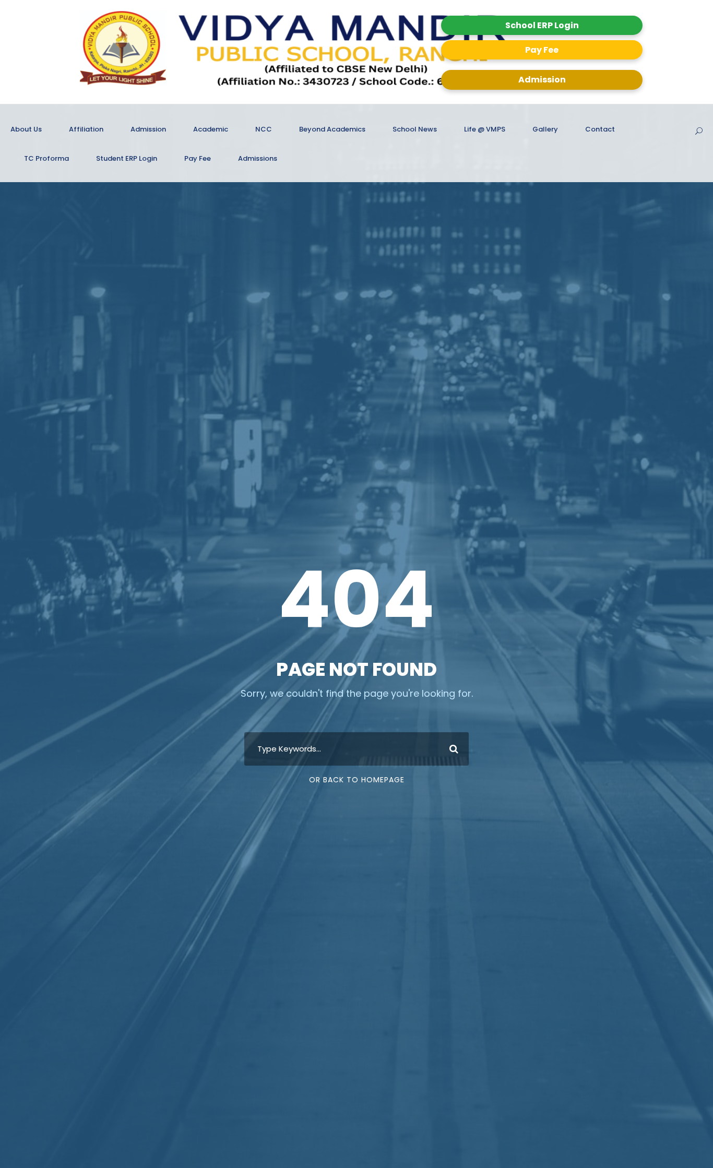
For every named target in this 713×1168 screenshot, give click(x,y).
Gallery (545, 129)
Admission (542, 80)
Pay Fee (541, 50)
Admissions (257, 158)
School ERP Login (542, 25)
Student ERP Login (126, 158)
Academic (210, 129)
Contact (600, 129)
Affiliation (86, 129)
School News (415, 129)
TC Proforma (46, 158)
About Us (26, 129)
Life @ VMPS (484, 129)
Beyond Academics (332, 129)
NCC (263, 129)
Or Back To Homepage (357, 779)
